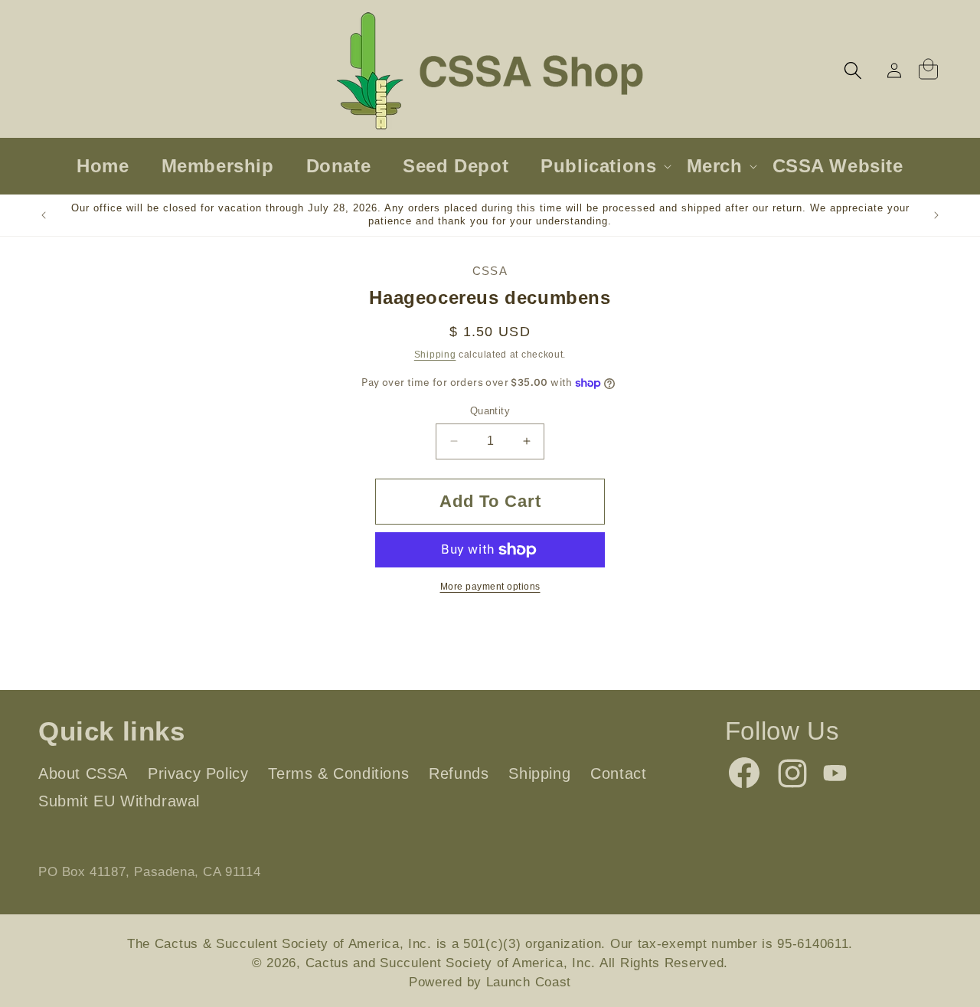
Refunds (458, 773)
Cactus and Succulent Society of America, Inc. (450, 963)
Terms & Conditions (338, 773)
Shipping (435, 354)
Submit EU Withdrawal (119, 801)
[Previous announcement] (43, 215)
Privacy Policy (198, 773)
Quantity (490, 411)
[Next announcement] (936, 215)
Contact (618, 773)
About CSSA (83, 773)
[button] (853, 70)
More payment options (490, 586)
